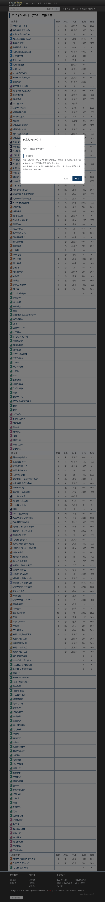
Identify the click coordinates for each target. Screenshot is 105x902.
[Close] (81, 139)
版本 (25, 148)
